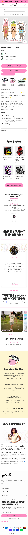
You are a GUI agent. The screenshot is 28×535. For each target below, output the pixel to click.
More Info (5, 495)
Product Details (5, 90)
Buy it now (14, 70)
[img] (14, 198)
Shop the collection (14, 185)
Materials (3, 130)
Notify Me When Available (8, 74)
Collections (5, 488)
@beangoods (9, 302)
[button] (13, 221)
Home (4, 14)
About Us (5, 492)
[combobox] (14, 10)
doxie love (9, 14)
